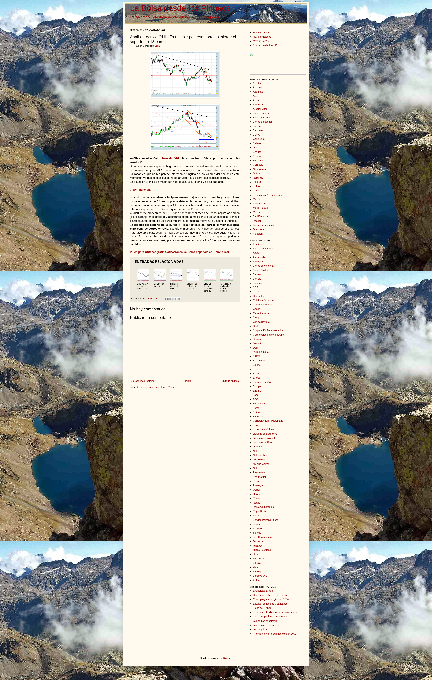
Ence (256, 369)
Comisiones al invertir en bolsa (270, 595)
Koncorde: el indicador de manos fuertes (275, 612)
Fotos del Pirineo (262, 607)
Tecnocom (258, 541)
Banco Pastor (260, 270)
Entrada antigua (230, 380)
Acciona (257, 87)
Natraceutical (260, 455)
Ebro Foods (259, 360)
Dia (255, 147)
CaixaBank (259, 138)
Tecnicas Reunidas (263, 225)
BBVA (256, 134)
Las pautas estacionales (266, 625)
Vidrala (257, 562)
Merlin (256, 212)
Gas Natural (259, 169)
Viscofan (258, 233)
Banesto (257, 274)
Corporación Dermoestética (268, 330)
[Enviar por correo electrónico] (166, 298)
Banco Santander (262, 121)
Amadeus (258, 104)
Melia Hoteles (260, 207)
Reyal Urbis (259, 511)
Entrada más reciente (142, 380)
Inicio (188, 380)
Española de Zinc (262, 382)
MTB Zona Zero (261, 41)
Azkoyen (258, 261)
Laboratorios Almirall (264, 438)
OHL (144, 298)
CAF (255, 287)
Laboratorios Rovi (262, 442)
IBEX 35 (257, 182)
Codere (257, 326)
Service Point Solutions (265, 519)
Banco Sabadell (261, 117)
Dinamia (257, 343)
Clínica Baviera (261, 321)
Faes (256, 394)
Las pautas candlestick (265, 620)
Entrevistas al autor (263, 590)
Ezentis (257, 390)
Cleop (256, 317)
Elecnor (257, 364)
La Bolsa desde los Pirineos (180, 8)
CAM (256, 291)
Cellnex (257, 143)
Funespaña (259, 416)
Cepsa (256, 308)
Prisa (256, 481)
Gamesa (258, 164)
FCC (255, 399)
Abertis (257, 83)
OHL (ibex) (154, 298)
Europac (257, 386)
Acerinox (258, 91)
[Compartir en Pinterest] (179, 298)
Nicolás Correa (261, 463)
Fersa (256, 407)
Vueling (257, 571)
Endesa (257, 156)
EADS (256, 356)
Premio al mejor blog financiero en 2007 (274, 633)
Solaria (257, 532)
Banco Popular (261, 113)
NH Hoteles (259, 459)
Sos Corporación (262, 537)
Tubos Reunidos (262, 549)
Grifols (256, 173)
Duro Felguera (261, 351)
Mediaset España (262, 203)
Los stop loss (260, 629)
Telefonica (258, 229)
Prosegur (258, 485)
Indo (255, 425)
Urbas (256, 554)
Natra (256, 451)
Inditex (256, 186)
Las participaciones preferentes (270, 616)
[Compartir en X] (172, 298)
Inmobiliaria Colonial (264, 429)
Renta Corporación (263, 506)
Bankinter (258, 130)
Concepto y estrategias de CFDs (271, 599)
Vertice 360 (259, 558)
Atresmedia (259, 257)
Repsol (257, 220)
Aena (256, 100)
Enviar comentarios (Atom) (161, 387)
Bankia (257, 126)
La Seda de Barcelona (265, 433)
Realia (256, 498)
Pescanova (259, 472)
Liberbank (258, 446)
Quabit (256, 489)
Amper (256, 252)
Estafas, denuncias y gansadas (270, 603)
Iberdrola (258, 177)
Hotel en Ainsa (261, 32)
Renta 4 (257, 502)
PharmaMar (259, 476)
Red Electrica (260, 216)
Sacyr (256, 515)
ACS (255, 95)
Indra (256, 190)
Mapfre (257, 199)
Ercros (256, 377)
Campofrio (258, 295)
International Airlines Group (267, 195)
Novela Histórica (262, 36)
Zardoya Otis (260, 575)
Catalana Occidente (264, 300)
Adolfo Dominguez (263, 248)
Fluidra (256, 412)
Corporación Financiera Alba (268, 334)
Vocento (257, 567)
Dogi (255, 347)
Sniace (257, 524)
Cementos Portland (263, 304)
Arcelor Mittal (260, 108)
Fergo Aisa (259, 403)
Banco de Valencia (263, 265)
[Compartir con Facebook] (176, 298)
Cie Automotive (261, 313)
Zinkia (256, 580)
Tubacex (257, 545)
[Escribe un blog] (169, 298)
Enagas (257, 151)
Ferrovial (258, 160)
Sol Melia (258, 528)
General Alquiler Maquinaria (268, 420)
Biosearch (258, 282)
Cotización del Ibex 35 (265, 45)
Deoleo (257, 339)
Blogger (227, 658)
